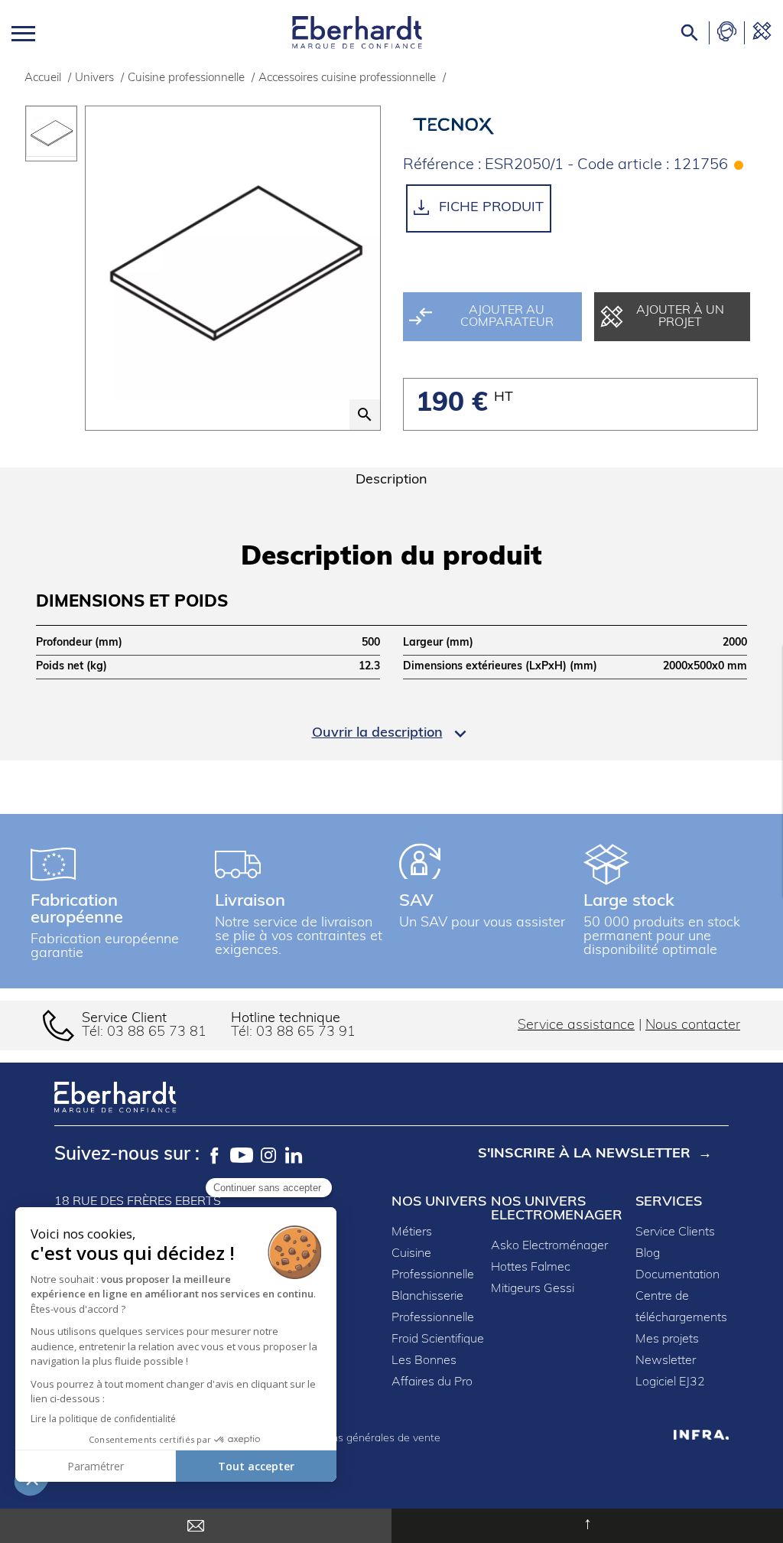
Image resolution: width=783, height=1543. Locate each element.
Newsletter (665, 1361)
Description (391, 480)
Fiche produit (489, 208)
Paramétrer (95, 1466)
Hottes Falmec (530, 1267)
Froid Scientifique (438, 1339)
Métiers (412, 1232)
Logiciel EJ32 (670, 1382)
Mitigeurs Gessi (532, 1289)
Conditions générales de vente (365, 1438)
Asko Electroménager (549, 1246)
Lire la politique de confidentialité (103, 1418)
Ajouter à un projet (680, 316)
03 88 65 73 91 (306, 1033)
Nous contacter (692, 1026)
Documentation (677, 1275)
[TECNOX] (471, 124)
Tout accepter (256, 1466)
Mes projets (667, 1339)
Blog (647, 1254)
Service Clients (675, 1232)
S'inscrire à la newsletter (584, 1154)
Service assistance (576, 1026)
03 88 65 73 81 (156, 1033)
